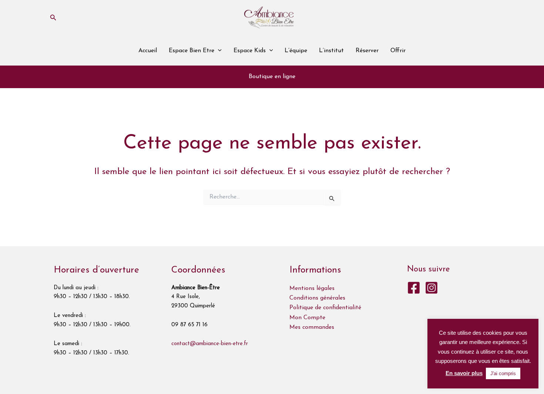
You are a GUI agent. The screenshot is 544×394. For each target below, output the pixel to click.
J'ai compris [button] (503, 373)
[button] (53, 18)
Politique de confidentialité (325, 308)
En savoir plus (464, 373)
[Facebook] (413, 287)
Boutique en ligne (272, 77)
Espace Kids (250, 51)
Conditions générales (317, 298)
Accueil (147, 51)
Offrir (398, 51)
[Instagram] (431, 287)
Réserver (367, 51)
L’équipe (296, 51)
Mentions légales (312, 288)
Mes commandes (311, 327)
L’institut (331, 51)
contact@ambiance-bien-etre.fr (209, 344)
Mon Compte (307, 318)
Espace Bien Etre (191, 51)
